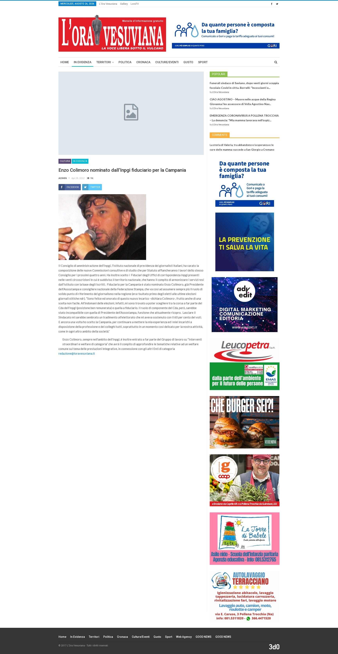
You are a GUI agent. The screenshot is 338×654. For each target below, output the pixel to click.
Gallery (124, 3)
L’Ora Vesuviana (108, 3)
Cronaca (143, 62)
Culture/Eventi (167, 62)
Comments (219, 135)
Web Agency (184, 636)
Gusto (188, 62)
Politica (125, 62)
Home (64, 62)
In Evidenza (82, 62)
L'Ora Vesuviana (220, 92)
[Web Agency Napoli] (274, 646)
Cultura (65, 161)
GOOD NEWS (203, 636)
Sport (203, 62)
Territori (103, 62)
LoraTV (135, 3)
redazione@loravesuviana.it (76, 353)
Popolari (218, 74)
